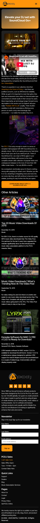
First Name (5, 423)
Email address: (6, 439)
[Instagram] (24, 386)
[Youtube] (15, 386)
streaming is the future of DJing (12, 89)
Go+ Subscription (7, 83)
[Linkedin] (29, 386)
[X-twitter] (20, 386)
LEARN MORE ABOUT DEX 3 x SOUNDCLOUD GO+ (20, 184)
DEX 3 (6, 146)
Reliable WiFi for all (12, 106)
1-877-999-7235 (7, 460)
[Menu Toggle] (36, 4)
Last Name (5, 431)
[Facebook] (11, 386)
